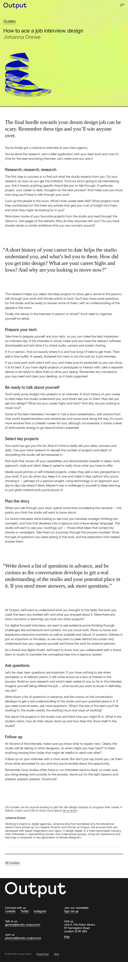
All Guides (12, 863)
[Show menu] (122, 5)
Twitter (24, 911)
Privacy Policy (42, 954)
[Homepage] (17, 5)
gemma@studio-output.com (22, 924)
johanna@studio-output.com (23, 938)
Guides (9, 21)
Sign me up (71, 911)
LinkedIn (10, 911)
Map (67, 936)
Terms (56, 954)
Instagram (40, 911)
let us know (70, 810)
